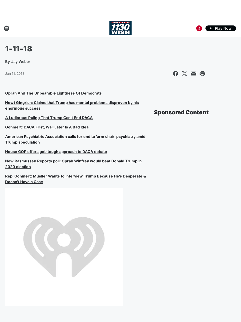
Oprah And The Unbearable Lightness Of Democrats (53, 93)
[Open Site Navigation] (6, 28)
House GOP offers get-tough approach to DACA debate (56, 151)
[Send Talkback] (199, 28)
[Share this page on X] (184, 73)
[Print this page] (202, 73)
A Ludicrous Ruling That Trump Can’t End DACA (49, 117)
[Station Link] (120, 28)
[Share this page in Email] (193, 73)
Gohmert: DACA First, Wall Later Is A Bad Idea (46, 127)
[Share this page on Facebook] (175, 73)
